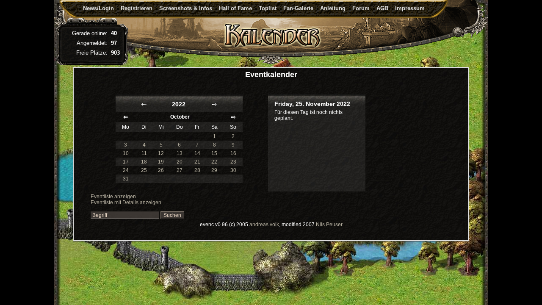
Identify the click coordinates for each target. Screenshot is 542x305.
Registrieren (136, 8)
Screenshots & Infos (185, 8)
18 (144, 162)
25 (144, 170)
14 (197, 153)
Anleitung (333, 8)
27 (180, 170)
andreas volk (264, 224)
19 (161, 162)
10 (126, 153)
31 (126, 179)
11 (144, 153)
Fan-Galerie (298, 8)
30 (233, 170)
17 (126, 162)
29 (214, 170)
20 (180, 162)
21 (197, 162)
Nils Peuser (329, 224)
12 (161, 153)
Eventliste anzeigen (113, 197)
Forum (361, 8)
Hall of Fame (235, 8)
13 (180, 153)
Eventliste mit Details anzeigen (126, 202)
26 (161, 170)
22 (214, 162)
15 (214, 153)
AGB (382, 8)
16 (233, 153)
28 (197, 170)
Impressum (410, 8)
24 (126, 170)
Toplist (268, 8)
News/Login (98, 8)
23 (233, 162)
